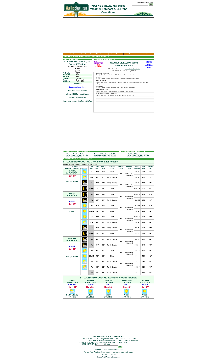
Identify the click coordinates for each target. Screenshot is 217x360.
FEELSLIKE (103, 167)
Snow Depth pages (149, 66)
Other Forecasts (101, 54)
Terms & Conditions (108, 354)
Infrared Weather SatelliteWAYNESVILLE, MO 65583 (105, 155)
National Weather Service (132, 69)
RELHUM (143, 167)
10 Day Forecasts (85, 54)
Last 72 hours (77, 83)
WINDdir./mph (137, 167)
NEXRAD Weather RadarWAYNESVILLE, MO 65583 (138, 155)
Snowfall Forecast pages (149, 62)
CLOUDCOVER (112, 167)
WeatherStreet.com (115, 349)
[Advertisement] (108, 35)
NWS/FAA (88, 101)
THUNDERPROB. (128, 167)
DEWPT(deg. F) (150, 167)
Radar (131, 54)
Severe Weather (116, 54)
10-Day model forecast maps (98, 62)
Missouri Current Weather (77, 90)
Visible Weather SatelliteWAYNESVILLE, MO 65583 (77, 155)
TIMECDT (91, 167)
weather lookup (112, 352)
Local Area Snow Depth (77, 87)
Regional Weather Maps (77, 97)
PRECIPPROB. (120, 167)
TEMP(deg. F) (97, 167)
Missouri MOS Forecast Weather (77, 94)
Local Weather (70, 54)
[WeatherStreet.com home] (76, 9)
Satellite (146, 54)
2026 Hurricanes (98, 65)
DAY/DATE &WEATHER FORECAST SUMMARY (76, 167)
